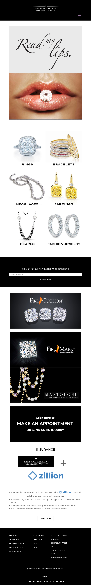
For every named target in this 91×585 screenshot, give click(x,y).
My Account (38, 535)
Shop (35, 547)
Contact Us (14, 539)
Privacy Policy (16, 547)
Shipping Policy (16, 543)
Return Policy (16, 551)
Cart (35, 543)
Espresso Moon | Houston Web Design (45, 581)
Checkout (37, 539)
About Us (13, 535)
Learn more (45, 518)
